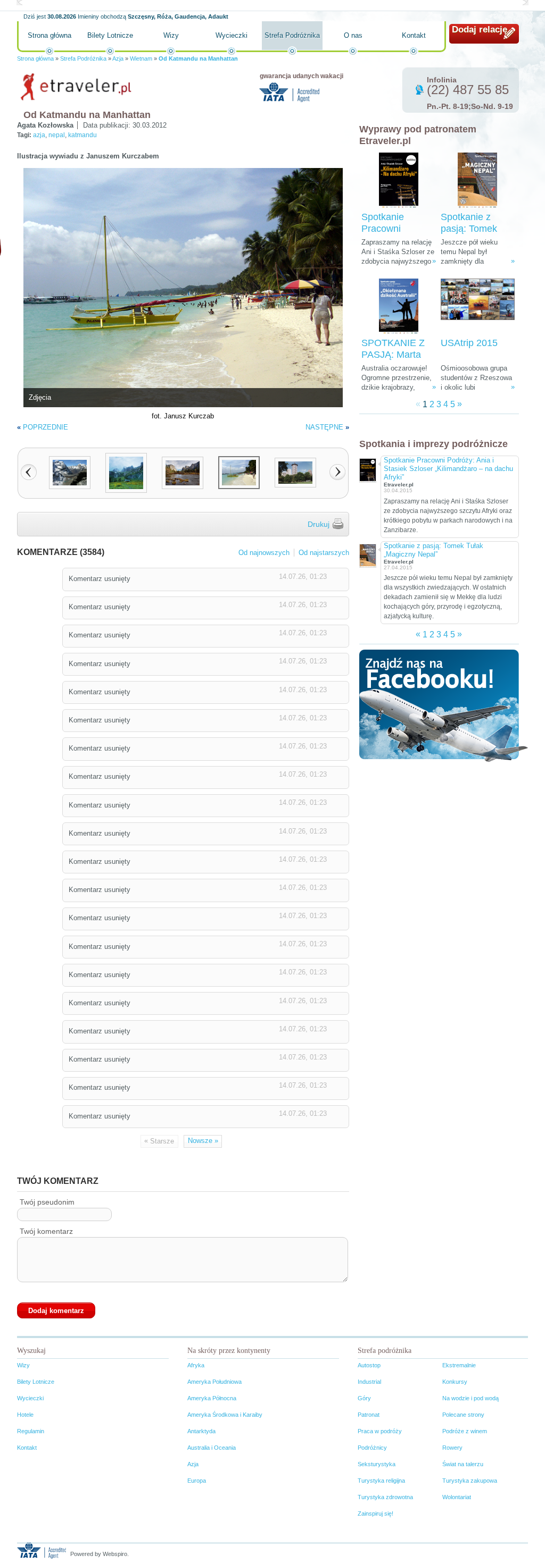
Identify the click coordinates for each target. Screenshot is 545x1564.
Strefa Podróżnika (292, 35)
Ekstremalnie (459, 1365)
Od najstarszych (324, 553)
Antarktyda (201, 1431)
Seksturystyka (376, 1464)
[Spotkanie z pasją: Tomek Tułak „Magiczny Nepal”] (477, 180)
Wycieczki (231, 35)
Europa (196, 1480)
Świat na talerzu (462, 1464)
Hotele (25, 1414)
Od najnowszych (264, 553)
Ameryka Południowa (214, 1381)
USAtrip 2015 (469, 343)
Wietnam (141, 58)
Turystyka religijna (381, 1480)
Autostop (369, 1365)
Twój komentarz (46, 1231)
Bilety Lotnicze (110, 35)
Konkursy (454, 1381)
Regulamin (30, 1431)
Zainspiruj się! (375, 1513)
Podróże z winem (464, 1431)
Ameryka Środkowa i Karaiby (224, 1414)
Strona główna (49, 35)
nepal (56, 135)
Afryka (195, 1365)
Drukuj (318, 524)
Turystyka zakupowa (469, 1480)
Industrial (369, 1381)
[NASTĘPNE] (337, 472)
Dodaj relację (479, 29)
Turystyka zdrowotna (385, 1497)
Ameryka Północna (211, 1398)
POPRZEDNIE (45, 427)
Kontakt (414, 35)
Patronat (368, 1414)
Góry (364, 1398)
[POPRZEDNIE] (29, 472)
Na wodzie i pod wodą (470, 1398)
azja (39, 135)
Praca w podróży (380, 1431)
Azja (117, 58)
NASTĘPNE (324, 427)
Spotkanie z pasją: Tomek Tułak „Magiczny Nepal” (433, 550)
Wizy (171, 35)
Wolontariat (456, 1497)
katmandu (82, 135)
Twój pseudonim (47, 1202)
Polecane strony (463, 1414)
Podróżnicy (372, 1447)
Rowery (452, 1447)
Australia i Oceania (211, 1447)
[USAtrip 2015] (478, 306)
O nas (353, 35)
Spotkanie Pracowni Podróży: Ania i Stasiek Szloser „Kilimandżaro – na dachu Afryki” (448, 468)
